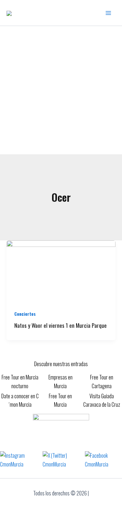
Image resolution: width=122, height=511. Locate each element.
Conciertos (25, 313)
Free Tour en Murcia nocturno (20, 381)
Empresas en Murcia (60, 381)
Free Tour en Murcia (60, 400)
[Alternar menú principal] (108, 13)
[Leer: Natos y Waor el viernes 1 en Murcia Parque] (61, 270)
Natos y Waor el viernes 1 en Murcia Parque (60, 325)
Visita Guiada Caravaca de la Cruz (101, 400)
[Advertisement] (61, 90)
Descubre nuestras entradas (61, 364)
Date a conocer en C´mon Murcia (20, 400)
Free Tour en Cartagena (101, 381)
